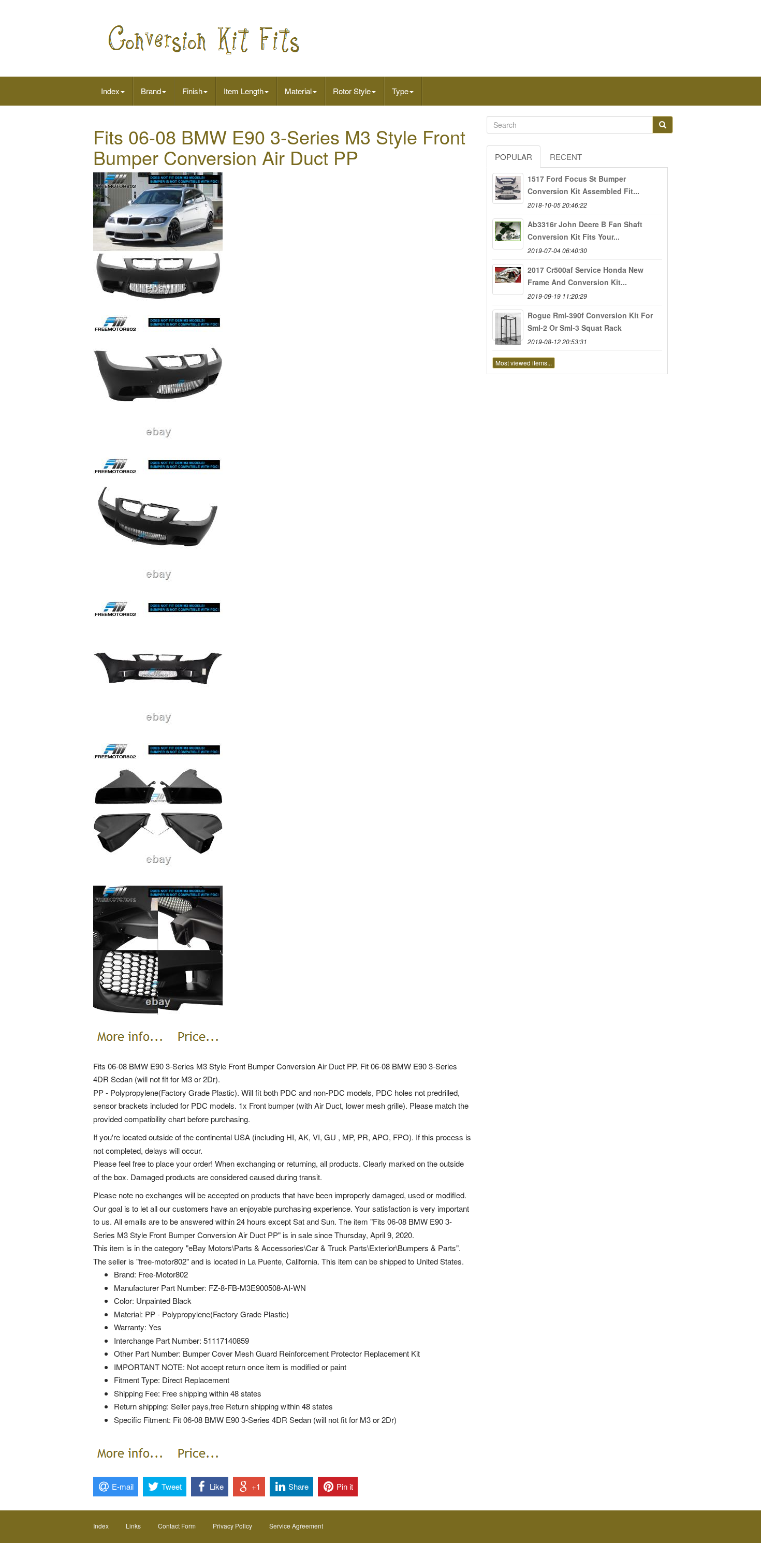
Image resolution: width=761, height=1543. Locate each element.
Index (110, 90)
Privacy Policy (232, 1525)
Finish (192, 90)
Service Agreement (296, 1525)
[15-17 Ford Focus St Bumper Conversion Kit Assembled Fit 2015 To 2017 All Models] (507, 188)
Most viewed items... (523, 362)
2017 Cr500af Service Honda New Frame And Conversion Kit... (585, 275)
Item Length (244, 90)
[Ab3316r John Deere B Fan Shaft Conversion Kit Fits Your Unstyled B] (507, 233)
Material (298, 90)
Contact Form (177, 1525)
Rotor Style (352, 90)
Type (400, 90)
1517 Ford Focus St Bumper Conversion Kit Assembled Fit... (583, 184)
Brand (151, 90)
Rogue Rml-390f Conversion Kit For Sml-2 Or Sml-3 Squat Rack (590, 321)
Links (133, 1525)
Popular (513, 156)
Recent (566, 156)
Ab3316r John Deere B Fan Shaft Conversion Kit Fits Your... (585, 230)
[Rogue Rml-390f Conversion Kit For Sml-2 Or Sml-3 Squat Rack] (507, 325)
